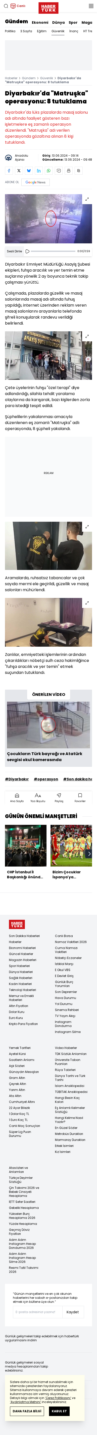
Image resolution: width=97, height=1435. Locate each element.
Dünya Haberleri (21, 972)
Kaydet (73, 1312)
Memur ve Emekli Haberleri (21, 998)
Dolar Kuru (16, 1012)
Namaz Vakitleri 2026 (71, 942)
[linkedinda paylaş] (39, 171)
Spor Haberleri (19, 966)
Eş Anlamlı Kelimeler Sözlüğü (70, 1110)
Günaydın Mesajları (24, 1072)
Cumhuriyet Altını (22, 1102)
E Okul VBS (62, 970)
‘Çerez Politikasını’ (58, 1398)
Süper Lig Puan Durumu (20, 1134)
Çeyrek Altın (17, 1084)
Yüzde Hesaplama (23, 1224)
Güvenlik (57, 31)
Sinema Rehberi (67, 1010)
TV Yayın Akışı (65, 1016)
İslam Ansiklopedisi (69, 1086)
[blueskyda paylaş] (29, 171)
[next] (89, 853)
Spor (73, 22)
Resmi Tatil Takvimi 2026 (23, 1270)
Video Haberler (66, 1048)
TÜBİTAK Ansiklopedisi (71, 1092)
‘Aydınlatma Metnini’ (25, 1402)
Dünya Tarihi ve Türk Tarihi (70, 1078)
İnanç (73, 31)
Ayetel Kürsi (17, 1054)
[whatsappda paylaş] (49, 171)
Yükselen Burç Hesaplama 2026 (22, 1216)
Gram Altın (17, 1078)
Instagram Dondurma (63, 1024)
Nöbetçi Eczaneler (68, 958)
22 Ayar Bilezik (19, 1108)
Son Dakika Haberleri (24, 936)
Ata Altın (15, 1096)
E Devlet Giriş (64, 976)
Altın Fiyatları (18, 1006)
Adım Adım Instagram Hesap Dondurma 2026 (22, 1244)
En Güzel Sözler (66, 1128)
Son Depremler (66, 992)
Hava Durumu (65, 998)
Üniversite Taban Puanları (67, 1062)
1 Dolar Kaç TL (19, 1114)
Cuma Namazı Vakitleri (66, 950)
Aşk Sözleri (17, 1066)
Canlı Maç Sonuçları (24, 1126)
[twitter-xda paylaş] (19, 171)
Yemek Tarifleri (20, 1048)
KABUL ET (59, 1411)
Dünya (58, 22)
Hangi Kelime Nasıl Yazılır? (69, 1120)
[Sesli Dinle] (27, 251)
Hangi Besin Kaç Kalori (67, 1100)
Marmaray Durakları (70, 1140)
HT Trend (90, 31)
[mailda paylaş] (59, 171)
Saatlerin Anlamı (21, 1060)
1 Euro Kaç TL (18, 1120)
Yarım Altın (17, 1090)
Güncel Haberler (21, 954)
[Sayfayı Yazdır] (69, 171)
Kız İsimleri (62, 1152)
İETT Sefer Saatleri (22, 1202)
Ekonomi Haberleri (22, 948)
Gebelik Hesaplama (24, 1208)
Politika (10, 31)
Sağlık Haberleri (20, 978)
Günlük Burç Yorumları (64, 984)
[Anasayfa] (17, 924)
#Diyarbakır (17, 779)
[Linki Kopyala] (79, 171)
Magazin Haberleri (22, 960)
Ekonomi (40, 22)
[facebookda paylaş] (9, 171)
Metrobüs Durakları (69, 1134)
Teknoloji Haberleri (22, 990)
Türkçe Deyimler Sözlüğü (21, 1180)
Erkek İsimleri (64, 1146)
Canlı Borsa (64, 936)
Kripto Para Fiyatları (23, 1024)
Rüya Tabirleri (65, 1070)
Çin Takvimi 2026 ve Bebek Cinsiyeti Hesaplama (24, 1192)
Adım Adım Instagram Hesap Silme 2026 (22, 1258)
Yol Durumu (63, 1004)
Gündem (16, 21)
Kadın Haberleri (20, 984)
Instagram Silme (68, 1032)
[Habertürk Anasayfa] (48, 7)
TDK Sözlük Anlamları (71, 1054)
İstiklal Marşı (64, 964)
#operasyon (46, 779)
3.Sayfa (26, 31)
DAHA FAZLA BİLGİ (27, 1411)
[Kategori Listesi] (91, 6)
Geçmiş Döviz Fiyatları (19, 1232)
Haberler (11, 78)
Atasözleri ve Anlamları (18, 1170)
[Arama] (6, 6)
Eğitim (42, 31)
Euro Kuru (16, 1018)
